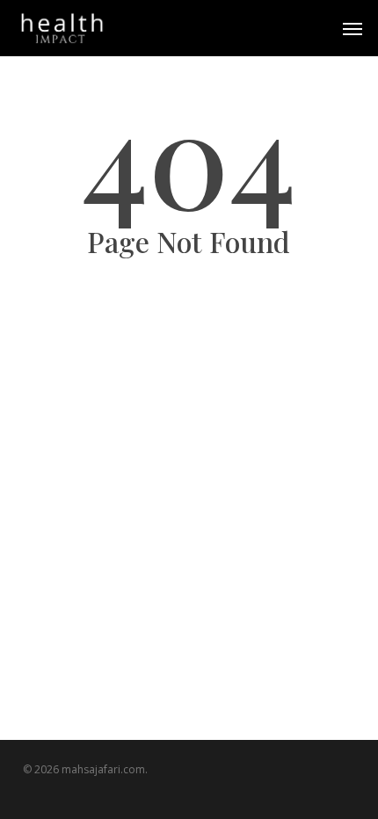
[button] (352, 28)
